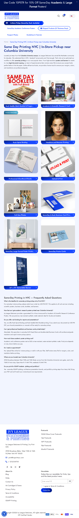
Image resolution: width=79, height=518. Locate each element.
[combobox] (72, 16)
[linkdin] (11, 467)
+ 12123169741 (13, 461)
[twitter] (19, 467)
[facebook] (7, 467)
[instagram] (15, 467)
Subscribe (46, 490)
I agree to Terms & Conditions (54, 486)
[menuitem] (24, 23)
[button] (4, 514)
